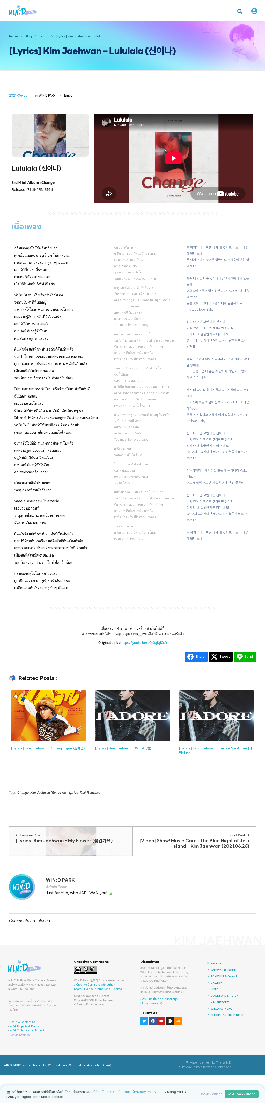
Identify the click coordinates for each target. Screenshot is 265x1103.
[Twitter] (144, 1021)
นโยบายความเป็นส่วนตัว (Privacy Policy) (129, 1092)
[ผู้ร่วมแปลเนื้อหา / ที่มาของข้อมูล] (159, 999)
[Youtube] (161, 1021)
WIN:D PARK (47, 95)
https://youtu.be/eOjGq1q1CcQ (143, 642)
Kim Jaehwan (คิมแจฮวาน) (49, 793)
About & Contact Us (22, 1022)
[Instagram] (170, 1021)
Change (23, 793)
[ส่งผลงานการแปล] (151, 1003)
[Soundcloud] (178, 1021)
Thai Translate (89, 793)
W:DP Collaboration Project (27, 1030)
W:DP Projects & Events (25, 1026)
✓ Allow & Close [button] (241, 1094)
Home (13, 36)
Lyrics (44, 36)
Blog (29, 36)
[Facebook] (153, 1021)
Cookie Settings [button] (20, 1035)
